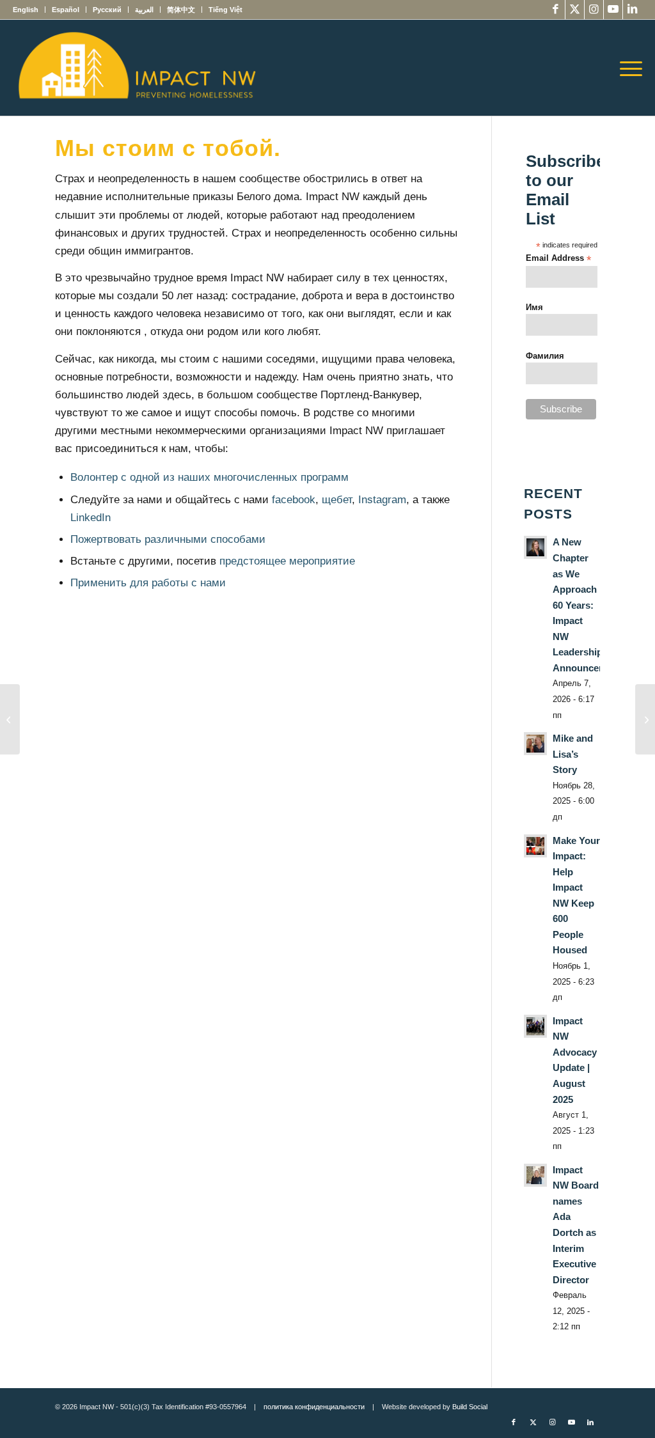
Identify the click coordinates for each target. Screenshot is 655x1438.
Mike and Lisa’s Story (573, 754)
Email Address (558, 258)
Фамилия (545, 356)
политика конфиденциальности (314, 1407)
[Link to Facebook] (555, 9)
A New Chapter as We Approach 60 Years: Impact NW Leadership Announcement (587, 604)
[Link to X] (574, 9)
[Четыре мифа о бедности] (10, 719)
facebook (293, 500)
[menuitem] (29, 9)
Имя (534, 307)
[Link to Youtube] (613, 9)
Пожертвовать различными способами (167, 539)
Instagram (382, 500)
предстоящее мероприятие (287, 561)
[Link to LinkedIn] (632, 9)
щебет (337, 500)
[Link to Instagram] (594, 9)
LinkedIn (90, 518)
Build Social (469, 1407)
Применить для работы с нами (148, 583)
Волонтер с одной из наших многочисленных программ (209, 477)
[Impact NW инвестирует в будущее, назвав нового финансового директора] (645, 719)
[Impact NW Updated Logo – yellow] (136, 68)
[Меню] (627, 68)
